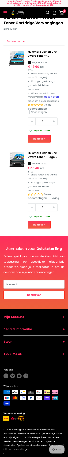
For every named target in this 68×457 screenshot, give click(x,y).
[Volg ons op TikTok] (25, 375)
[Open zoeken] (48, 13)
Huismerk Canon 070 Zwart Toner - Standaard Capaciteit (43, 54)
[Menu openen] (5, 12)
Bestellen (39, 138)
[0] (61, 13)
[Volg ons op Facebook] (5, 375)
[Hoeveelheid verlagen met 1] (31, 121)
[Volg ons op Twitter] (12, 375)
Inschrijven (34, 295)
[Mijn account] (54, 13)
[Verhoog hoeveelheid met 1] (53, 121)
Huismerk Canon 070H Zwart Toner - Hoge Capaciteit (43, 155)
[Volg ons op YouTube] (19, 375)
